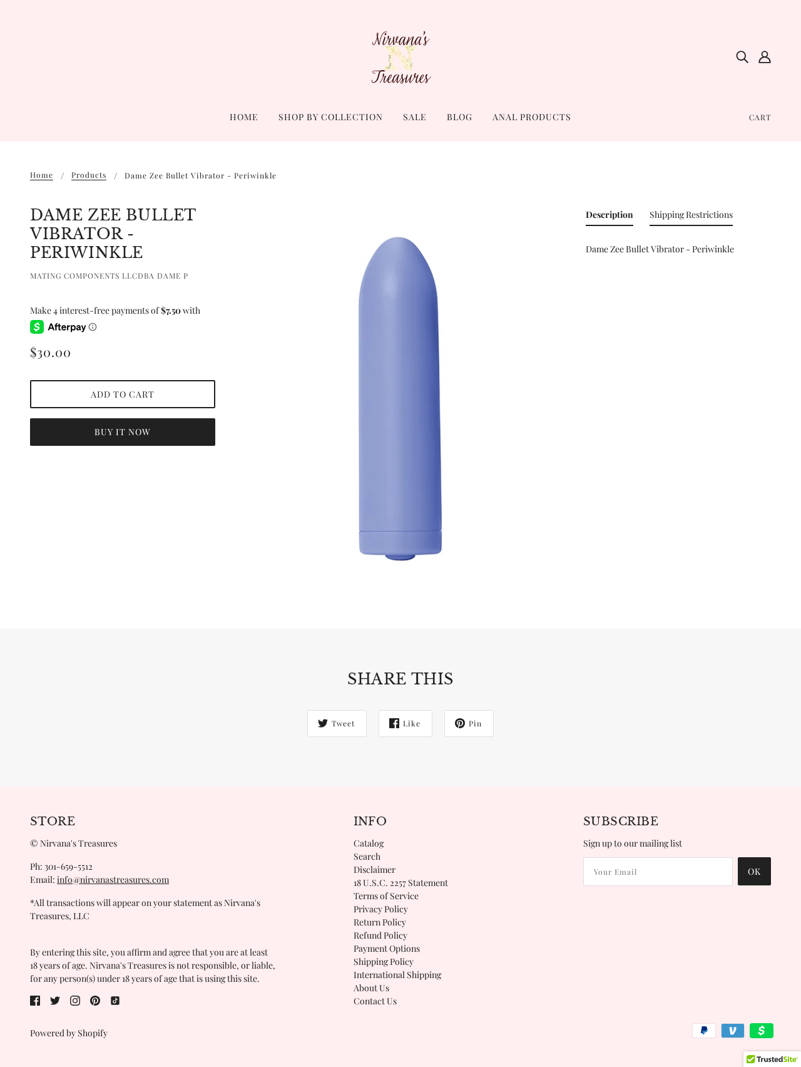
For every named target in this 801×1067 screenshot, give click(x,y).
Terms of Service (386, 896)
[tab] (609, 217)
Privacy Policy (381, 909)
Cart (760, 117)
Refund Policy (380, 935)
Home (41, 175)
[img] (742, 56)
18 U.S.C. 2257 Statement (401, 883)
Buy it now (122, 432)
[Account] (764, 56)
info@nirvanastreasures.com (113, 879)
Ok (754, 871)
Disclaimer (374, 869)
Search (367, 856)
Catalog (369, 843)
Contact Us (375, 1001)
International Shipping (397, 975)
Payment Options (387, 948)
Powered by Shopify (69, 1033)
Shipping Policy (384, 961)
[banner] (400, 55)
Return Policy (380, 922)
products (88, 175)
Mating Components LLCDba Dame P (109, 276)
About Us (371, 988)
